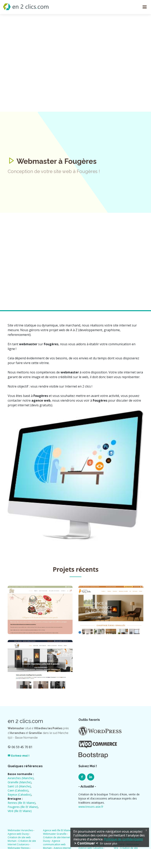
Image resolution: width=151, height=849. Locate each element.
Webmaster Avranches (20, 830)
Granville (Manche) (19, 782)
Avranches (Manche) (21, 778)
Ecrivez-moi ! (19, 755)
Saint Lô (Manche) (19, 786)
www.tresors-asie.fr (90, 806)
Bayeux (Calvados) (19, 794)
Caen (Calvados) (18, 790)
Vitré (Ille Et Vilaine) (20, 811)
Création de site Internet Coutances (22, 842)
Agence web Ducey (18, 833)
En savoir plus (108, 843)
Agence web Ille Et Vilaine (57, 830)
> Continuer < (86, 843)
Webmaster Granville (54, 833)
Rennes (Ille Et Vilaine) (21, 803)
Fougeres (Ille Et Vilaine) (23, 807)
